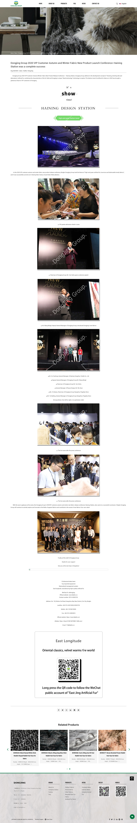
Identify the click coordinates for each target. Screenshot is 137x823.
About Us (51, 3)
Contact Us (95, 3)
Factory (51, 792)
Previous (7, 749)
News (84, 3)
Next (129, 749)
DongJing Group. (22, 819)
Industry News (86, 789)
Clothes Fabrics (69, 787)
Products (64, 3)
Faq (74, 3)
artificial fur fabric (70, 799)
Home (40, 3)
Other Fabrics (69, 792)
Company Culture (53, 789)
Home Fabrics (69, 789)
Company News (86, 787)
